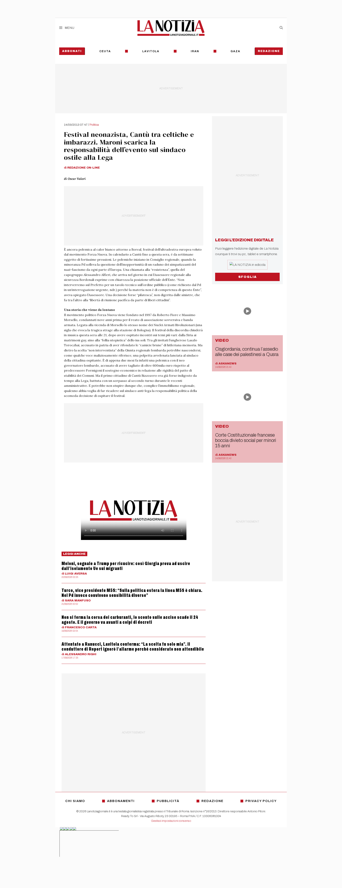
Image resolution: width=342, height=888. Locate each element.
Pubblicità (168, 801)
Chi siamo (75, 801)
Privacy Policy (261, 801)
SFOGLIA (247, 276)
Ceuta (105, 51)
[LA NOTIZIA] (170, 28)
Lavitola (150, 51)
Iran (195, 51)
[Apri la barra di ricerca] (281, 28)
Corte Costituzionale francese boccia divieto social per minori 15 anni (245, 440)
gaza (235, 51)
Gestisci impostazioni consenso (171, 820)
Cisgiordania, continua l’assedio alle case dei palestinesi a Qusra (246, 351)
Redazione (269, 51)
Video (222, 340)
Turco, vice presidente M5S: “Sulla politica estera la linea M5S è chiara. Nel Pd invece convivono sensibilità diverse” (132, 593)
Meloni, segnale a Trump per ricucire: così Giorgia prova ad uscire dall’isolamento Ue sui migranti (126, 566)
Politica (94, 124)
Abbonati (72, 51)
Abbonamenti (121, 801)
